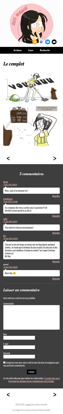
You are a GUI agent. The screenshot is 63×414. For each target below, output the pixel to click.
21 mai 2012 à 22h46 (10, 201)
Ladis (5, 218)
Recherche (45, 50)
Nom (5, 334)
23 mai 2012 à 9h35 (10, 221)
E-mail (5, 343)
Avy (4, 235)
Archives (17, 50)
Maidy (5, 181)
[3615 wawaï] (31, 23)
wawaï (28, 404)
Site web (6, 353)
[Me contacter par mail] (54, 41)
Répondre (56, 196)
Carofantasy (8, 198)
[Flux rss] (34, 41)
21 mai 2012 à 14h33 (10, 184)
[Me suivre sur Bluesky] (47, 41)
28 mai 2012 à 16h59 (10, 267)
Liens (30, 50)
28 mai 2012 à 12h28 (10, 238)
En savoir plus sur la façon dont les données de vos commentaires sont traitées (34, 380)
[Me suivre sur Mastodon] (41, 41)
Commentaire (8, 303)
